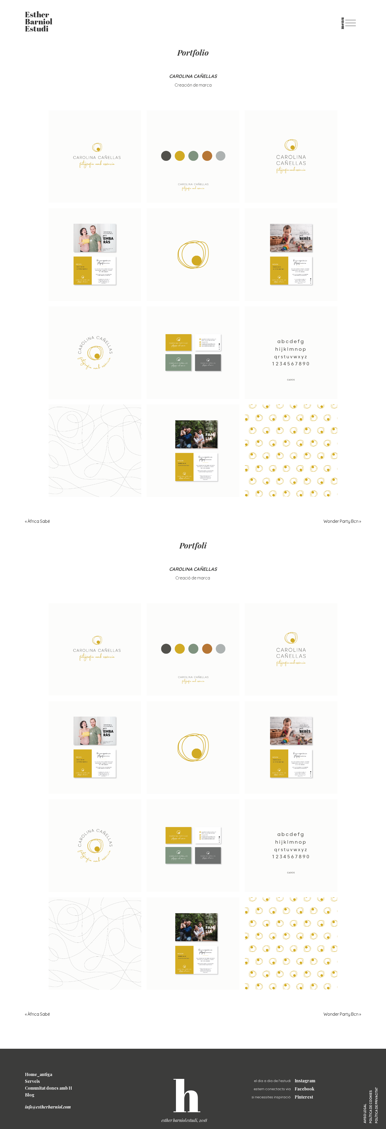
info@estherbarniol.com (48, 1107)
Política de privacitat (376, 1105)
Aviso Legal (365, 1113)
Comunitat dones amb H (48, 1088)
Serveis (32, 1081)
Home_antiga (38, 1074)
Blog (29, 1095)
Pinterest (304, 1097)
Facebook (304, 1088)
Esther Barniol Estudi (38, 22)
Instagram (305, 1080)
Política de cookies (371, 1106)
